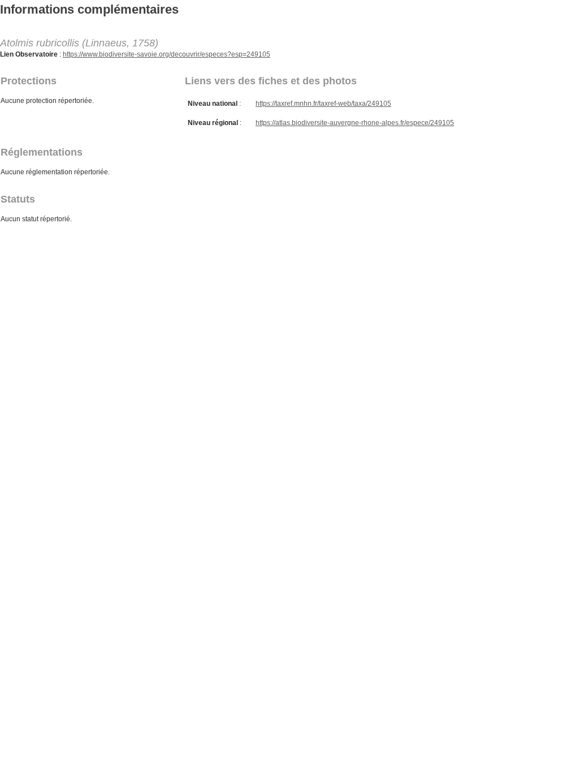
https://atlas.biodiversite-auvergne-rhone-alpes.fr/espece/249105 (355, 123)
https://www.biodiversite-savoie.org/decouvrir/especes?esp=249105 (166, 54)
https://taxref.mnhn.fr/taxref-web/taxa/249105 (323, 104)
